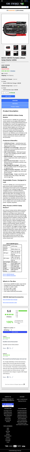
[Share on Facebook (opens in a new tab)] (8, 348)
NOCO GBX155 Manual (8, 274)
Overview (15, 100)
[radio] (21, 310)
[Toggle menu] (2, 1)
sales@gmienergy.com (8, 399)
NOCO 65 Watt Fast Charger (10, 299)
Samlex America (7, 436)
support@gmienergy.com (8, 400)
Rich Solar (8, 431)
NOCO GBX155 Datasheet (9, 275)
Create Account (24, 399)
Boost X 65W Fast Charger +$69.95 (12, 83)
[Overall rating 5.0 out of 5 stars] (5, 71)
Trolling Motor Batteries (22, 417)
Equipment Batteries (22, 412)
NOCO (8, 432)
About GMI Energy (8, 415)
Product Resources (8, 412)
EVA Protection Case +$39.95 (10, 89)
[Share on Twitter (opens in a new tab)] (10, 348)
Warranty (15, 103)
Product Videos (15, 106)
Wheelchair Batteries (22, 415)
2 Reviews (12, 71)
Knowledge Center (8, 410)
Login (22, 1)
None (4, 81)
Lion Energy (8, 440)
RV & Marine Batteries (22, 410)
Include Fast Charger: (9, 79)
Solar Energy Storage (22, 423)
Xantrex (8, 437)
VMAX (8, 428)
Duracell (8, 434)
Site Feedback (8, 420)
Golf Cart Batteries (22, 418)
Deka (8, 429)
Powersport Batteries (22, 413)
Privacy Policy (8, 418)
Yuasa (8, 442)
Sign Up (23, 1)
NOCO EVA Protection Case (10, 302)
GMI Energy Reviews (8, 413)
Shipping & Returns (22, 401)
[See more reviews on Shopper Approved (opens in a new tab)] (12, 348)
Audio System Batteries (22, 421)
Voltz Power (7, 439)
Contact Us (7, 417)
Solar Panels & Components (22, 424)
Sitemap (8, 421)
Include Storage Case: (9, 85)
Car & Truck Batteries (22, 420)
